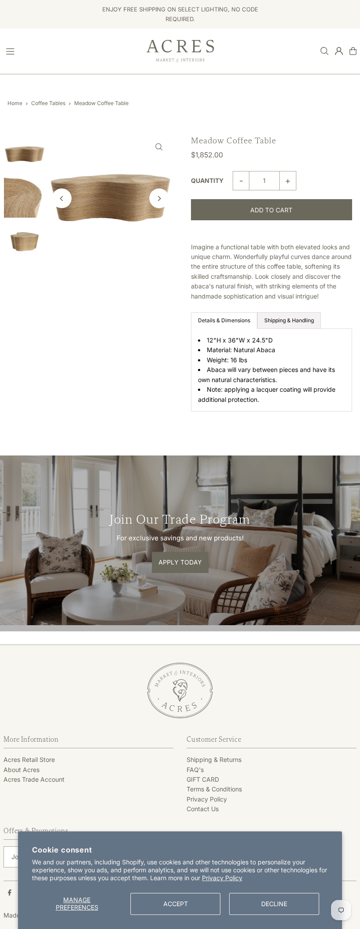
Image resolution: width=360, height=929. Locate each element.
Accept (175, 903)
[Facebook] (9, 892)
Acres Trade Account (34, 779)
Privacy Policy (222, 878)
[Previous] (62, 198)
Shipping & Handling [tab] (289, 320)
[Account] (339, 51)
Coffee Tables (48, 103)
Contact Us (203, 808)
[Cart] (352, 51)
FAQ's (195, 769)
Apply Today (180, 562)
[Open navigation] (72, 50)
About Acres (22, 769)
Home (14, 103)
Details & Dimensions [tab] (224, 320)
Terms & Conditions (214, 789)
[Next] (159, 198)
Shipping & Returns (214, 759)
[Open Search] (324, 51)
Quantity (207, 180)
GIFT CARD (203, 779)
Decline (274, 903)
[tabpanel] (271, 370)
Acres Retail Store (29, 759)
